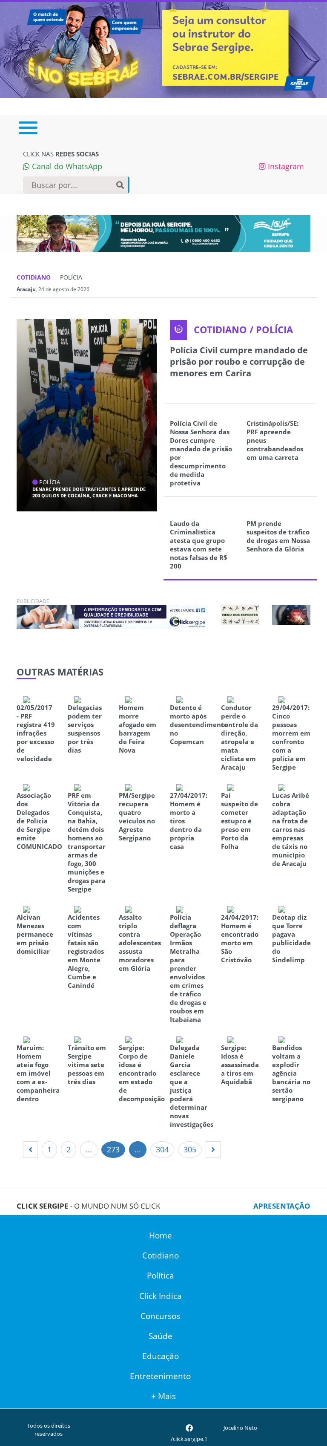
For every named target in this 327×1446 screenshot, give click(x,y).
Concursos (160, 1316)
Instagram (285, 166)
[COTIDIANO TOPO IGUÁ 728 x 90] (163, 233)
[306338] (291, 614)
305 (190, 1149)
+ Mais (163, 1396)
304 (162, 1149)
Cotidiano (160, 1255)
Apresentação (281, 1206)
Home (160, 1235)
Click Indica (160, 1296)
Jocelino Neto (240, 1428)
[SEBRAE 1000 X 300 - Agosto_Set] (163, 49)
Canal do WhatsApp (66, 166)
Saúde (160, 1336)
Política (160, 1275)
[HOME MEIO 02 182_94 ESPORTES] (240, 614)
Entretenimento (160, 1376)
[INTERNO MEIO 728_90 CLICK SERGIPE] (112, 616)
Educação (160, 1356)
